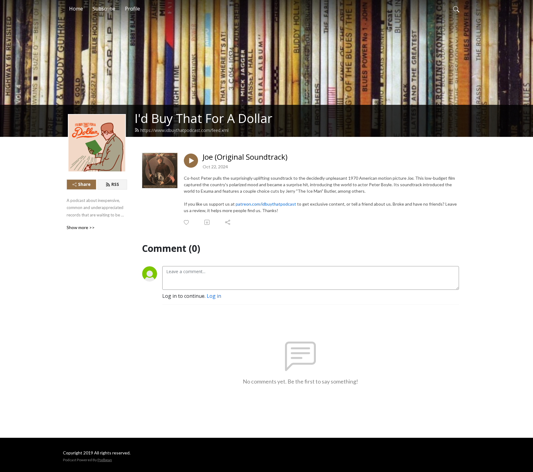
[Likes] (186, 222)
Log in (214, 296)
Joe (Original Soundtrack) (245, 157)
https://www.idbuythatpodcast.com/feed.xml (184, 130)
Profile (132, 8)
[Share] (228, 222)
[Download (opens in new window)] (207, 222)
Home (76, 8)
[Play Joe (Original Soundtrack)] (191, 161)
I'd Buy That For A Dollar (203, 118)
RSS (115, 184)
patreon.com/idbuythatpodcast (266, 204)
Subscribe (104, 8)
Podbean (104, 460)
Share (84, 184)
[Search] (456, 8)
